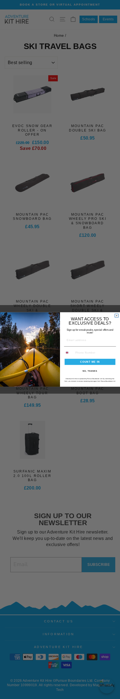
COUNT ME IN (90, 362)
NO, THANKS (90, 371)
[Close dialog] (116, 315)
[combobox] (69, 352)
